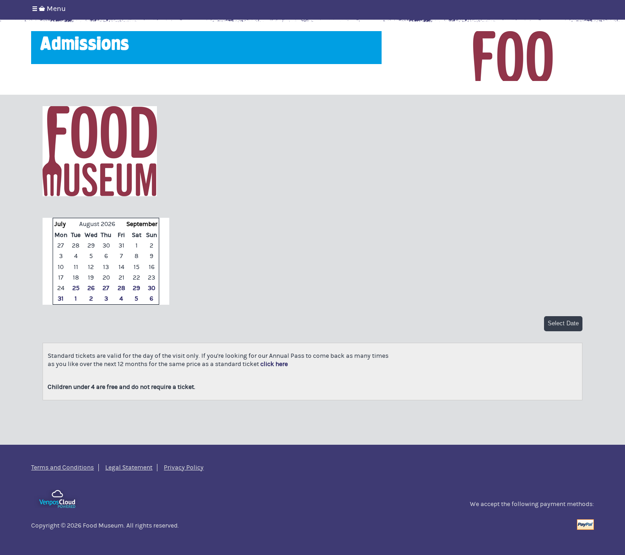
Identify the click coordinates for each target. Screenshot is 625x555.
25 (76, 288)
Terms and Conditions (62, 467)
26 (91, 288)
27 (105, 288)
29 (136, 288)
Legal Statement (128, 467)
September (141, 224)
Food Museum (513, 56)
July (60, 224)
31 (61, 298)
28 (121, 288)
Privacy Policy (184, 467)
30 (151, 288)
